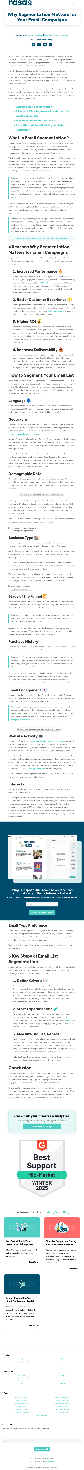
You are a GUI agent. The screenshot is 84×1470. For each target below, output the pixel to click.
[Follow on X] (39, 44)
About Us (22, 1375)
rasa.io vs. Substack (22, 1409)
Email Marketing (51, 35)
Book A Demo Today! (42, 1126)
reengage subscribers (20, 719)
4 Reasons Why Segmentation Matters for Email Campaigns (42, 114)
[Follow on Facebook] (33, 44)
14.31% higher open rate (48, 283)
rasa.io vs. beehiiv (62, 1406)
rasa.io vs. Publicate (62, 1409)
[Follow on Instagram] (50, 44)
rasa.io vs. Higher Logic (62, 1403)
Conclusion (23, 129)
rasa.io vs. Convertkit (22, 1412)
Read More (33, 1262)
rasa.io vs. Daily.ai (62, 1412)
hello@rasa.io (50, 1461)
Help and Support (22, 1362)
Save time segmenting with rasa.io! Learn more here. (42, 238)
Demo (62, 1362)
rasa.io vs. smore (22, 1406)
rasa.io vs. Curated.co (62, 1397)
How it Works (22, 1359)
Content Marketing (34, 35)
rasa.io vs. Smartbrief (22, 1397)
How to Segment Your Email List (36, 120)
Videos (21, 1384)
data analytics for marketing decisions (48, 741)
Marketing (64, 35)
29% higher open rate (57, 311)
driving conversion (37, 768)
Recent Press (62, 1378)
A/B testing (67, 1020)
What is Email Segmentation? (35, 106)
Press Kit (62, 1375)
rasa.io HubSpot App (42, 1415)
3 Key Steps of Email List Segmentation (41, 125)
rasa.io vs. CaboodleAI (21, 1403)
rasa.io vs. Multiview (22, 1400)
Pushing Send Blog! (56, 1212)
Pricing (62, 1359)
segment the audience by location (23, 434)
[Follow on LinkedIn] (45, 44)
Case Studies (21, 1381)
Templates (62, 1381)
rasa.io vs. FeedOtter (62, 1400)
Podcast (62, 1384)
